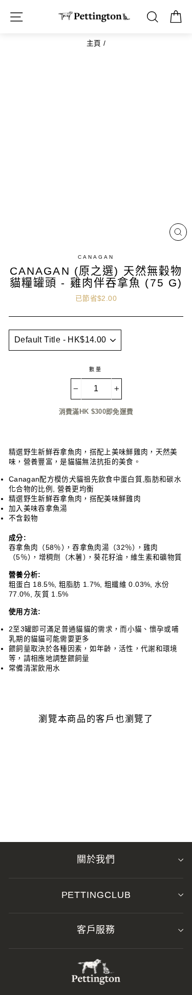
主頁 (94, 43)
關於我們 (96, 859)
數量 (95, 369)
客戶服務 (96, 930)
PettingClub (96, 895)
